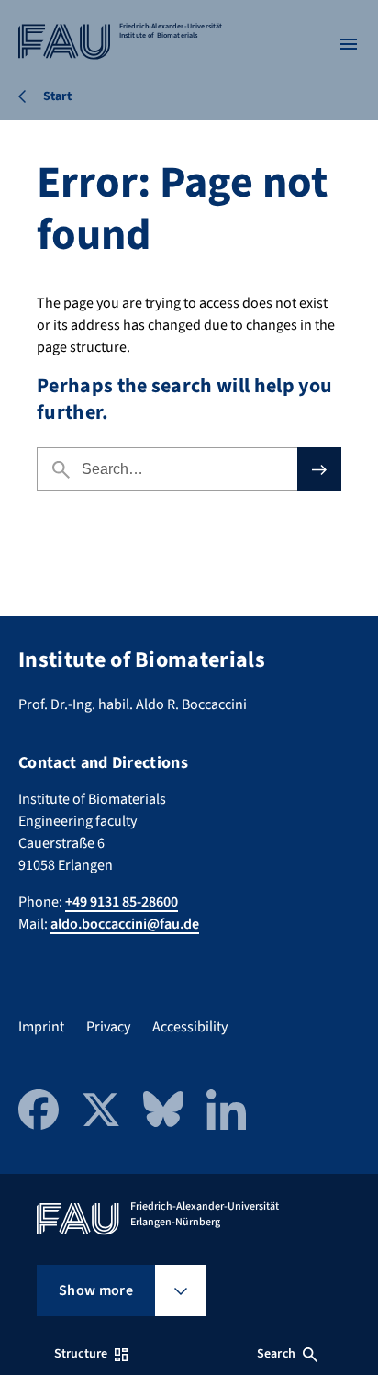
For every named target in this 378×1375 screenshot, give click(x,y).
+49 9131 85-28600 (121, 902)
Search (276, 1354)
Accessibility (190, 1027)
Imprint (41, 1027)
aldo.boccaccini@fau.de (124, 924)
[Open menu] (348, 44)
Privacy (108, 1027)
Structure (80, 1354)
